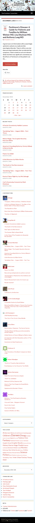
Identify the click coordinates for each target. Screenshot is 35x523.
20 (30, 108)
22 (9, 110)
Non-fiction (12, 450)
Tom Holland (7, 490)
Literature (10, 447)
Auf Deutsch (20, 433)
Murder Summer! (9, 282)
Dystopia (28, 436)
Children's (7, 435)
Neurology (11, 82)
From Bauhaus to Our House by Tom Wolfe (16, 366)
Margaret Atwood (8, 492)
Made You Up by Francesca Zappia (14, 376)
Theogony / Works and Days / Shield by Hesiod (17, 201)
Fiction (17, 440)
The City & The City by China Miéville (14, 318)
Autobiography (27, 433)
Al (9, 39)
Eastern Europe (6, 438)
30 (13, 113)
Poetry (21, 450)
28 (5, 113)
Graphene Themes (13, 520)
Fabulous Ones (23, 438)
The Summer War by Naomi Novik (13, 232)
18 (22, 108)
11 (22, 105)
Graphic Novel (7, 443)
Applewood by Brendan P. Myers (13, 388)
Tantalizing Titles (7, 457)
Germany (26, 440)
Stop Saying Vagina (9, 408)
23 (13, 110)
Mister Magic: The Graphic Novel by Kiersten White (17, 249)
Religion (5, 452)
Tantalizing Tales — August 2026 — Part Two (17, 171)
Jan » (19, 115)
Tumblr (29, 510)
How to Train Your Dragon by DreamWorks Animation (16, 384)
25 (22, 110)
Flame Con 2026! (8, 154)
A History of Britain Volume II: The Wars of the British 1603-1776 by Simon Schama (17, 205)
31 (17, 113)
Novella (18, 450)
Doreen (15, 435)
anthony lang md (11, 80)
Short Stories (12, 455)
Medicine (5, 82)
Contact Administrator (10, 506)
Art (16, 433)
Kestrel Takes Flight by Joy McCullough (16, 176)
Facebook (21, 510)
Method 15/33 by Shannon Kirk (13, 381)
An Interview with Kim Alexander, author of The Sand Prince (17, 338)
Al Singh (6, 39)
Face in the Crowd (9, 405)
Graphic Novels (17, 443)
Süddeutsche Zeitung (21, 455)
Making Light (7, 482)
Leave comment (27, 86)
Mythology (5, 450)
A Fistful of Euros (8, 479)
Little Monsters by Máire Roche (13, 159)
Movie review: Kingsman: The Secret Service (17, 328)
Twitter (12, 510)
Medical (28, 80)
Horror (11, 445)
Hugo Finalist (19, 445)
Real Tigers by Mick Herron (12, 229)
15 (9, 108)
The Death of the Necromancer (13, 165)
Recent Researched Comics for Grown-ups (16, 280)
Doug (23, 435)
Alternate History (9, 433)
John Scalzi (6, 484)
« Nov (15, 115)
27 (30, 110)
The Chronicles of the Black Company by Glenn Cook (17, 352)
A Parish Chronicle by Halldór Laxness (15, 125)
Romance (9, 452)
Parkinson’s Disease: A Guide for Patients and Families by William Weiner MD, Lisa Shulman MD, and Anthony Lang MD (17, 32)
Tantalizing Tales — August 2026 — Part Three (17, 246)
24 (17, 110)
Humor (26, 445)
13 (30, 105)
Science (12, 39)
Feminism (12, 440)
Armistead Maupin (8, 488)
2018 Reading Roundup (11, 315)
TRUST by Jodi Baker (10, 378)
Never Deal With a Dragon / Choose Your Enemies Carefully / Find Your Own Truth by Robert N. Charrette (18, 306)
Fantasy (6, 440)
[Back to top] (31, 519)
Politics (25, 450)
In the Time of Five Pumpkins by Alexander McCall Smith (16, 235)
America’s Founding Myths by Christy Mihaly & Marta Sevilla (17, 253)
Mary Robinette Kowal (10, 486)
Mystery (24, 447)
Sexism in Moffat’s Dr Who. (12, 410)
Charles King (6, 494)
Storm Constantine (8, 497)
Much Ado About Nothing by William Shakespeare (18, 211)
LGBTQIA (5, 447)
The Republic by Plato (10, 208)
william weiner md (8, 83)
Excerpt (16, 438)
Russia (14, 452)
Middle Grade (17, 447)
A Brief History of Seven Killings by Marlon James (18, 335)
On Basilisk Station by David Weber (14, 302)
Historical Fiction (27, 443)
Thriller (14, 457)
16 (13, 108)
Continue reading (10, 64)
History (5, 445)
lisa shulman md (20, 80)
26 (26, 110)
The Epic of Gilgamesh (10, 214)
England (12, 438)
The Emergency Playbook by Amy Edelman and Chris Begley (17, 276)
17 (17, 108)
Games (21, 440)
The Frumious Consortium (9, 13)
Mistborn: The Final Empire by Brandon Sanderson (15, 398)
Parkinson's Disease (20, 82)
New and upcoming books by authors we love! (17, 273)
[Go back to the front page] (17, 5)
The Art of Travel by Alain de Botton (14, 363)
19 (26, 108)
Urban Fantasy (22, 457)
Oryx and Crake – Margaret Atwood (14, 402)
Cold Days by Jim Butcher (11, 292)
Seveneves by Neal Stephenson (13, 342)
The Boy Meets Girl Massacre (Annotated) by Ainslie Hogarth (17, 331)
